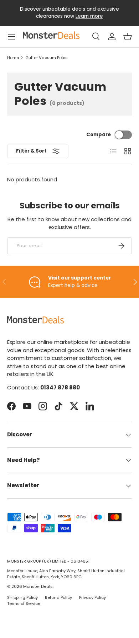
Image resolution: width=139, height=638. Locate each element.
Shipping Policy (22, 597)
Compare (98, 134)
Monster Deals (38, 586)
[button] (127, 36)
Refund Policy (58, 597)
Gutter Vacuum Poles (46, 58)
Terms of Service (23, 603)
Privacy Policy (92, 597)
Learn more (89, 16)
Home (13, 58)
